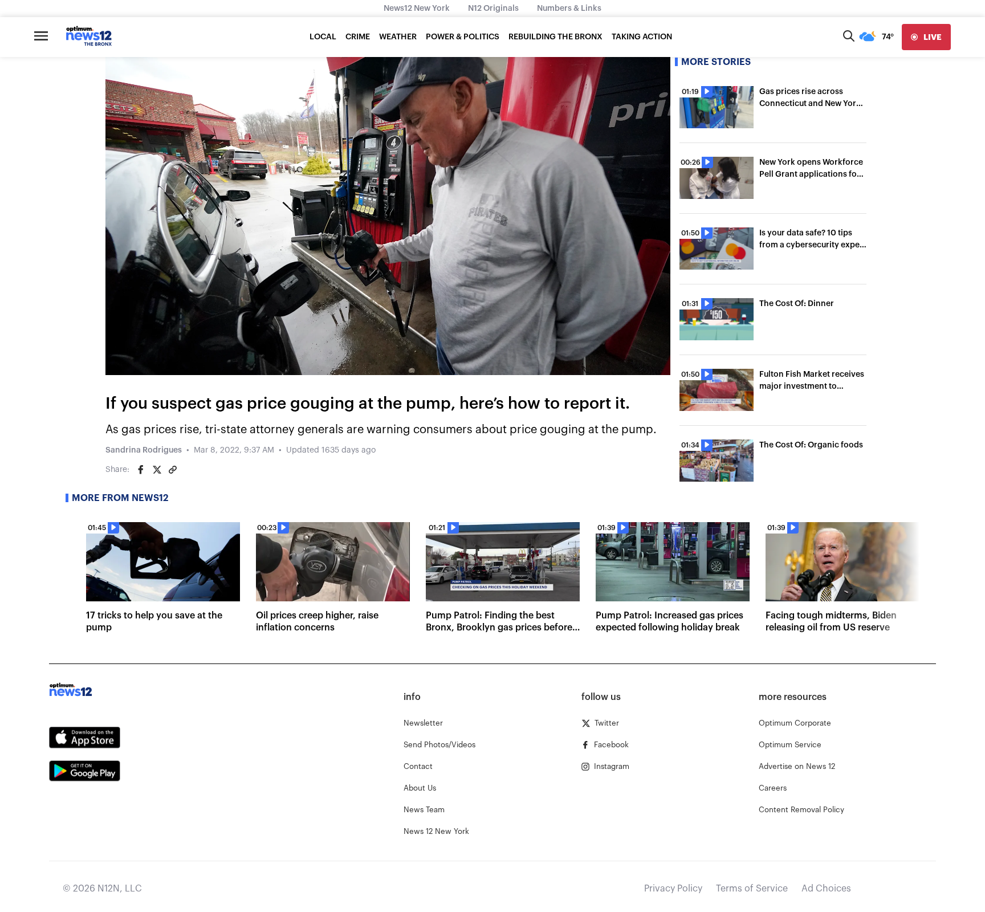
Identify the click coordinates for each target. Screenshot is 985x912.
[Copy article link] (172, 469)
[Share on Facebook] (140, 469)
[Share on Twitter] (156, 469)
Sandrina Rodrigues (143, 450)
